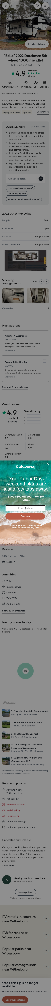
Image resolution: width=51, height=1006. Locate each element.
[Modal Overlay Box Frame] (25, 503)
